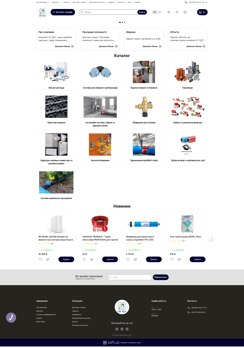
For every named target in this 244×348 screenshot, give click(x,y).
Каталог (67, 2)
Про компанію (41, 2)
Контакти (121, 2)
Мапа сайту (40, 322)
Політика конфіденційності (46, 314)
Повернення (76, 314)
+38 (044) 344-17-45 (198, 308)
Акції (129, 2)
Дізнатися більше (62, 46)
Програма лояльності (97, 2)
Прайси (137, 2)
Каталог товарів (64, 12)
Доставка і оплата (79, 2)
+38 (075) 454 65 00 (197, 312)
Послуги (55, 2)
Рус (159, 12)
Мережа (112, 2)
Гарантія (75, 311)
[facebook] (116, 329)
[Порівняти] (48, 259)
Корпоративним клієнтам (81, 318)
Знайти (142, 12)
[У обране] (40, 259)
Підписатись (160, 277)
